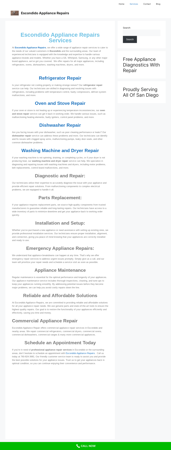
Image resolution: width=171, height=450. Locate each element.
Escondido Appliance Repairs (45, 13)
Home (121, 4)
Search (126, 27)
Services (134, 4)
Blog (158, 4)
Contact (147, 4)
